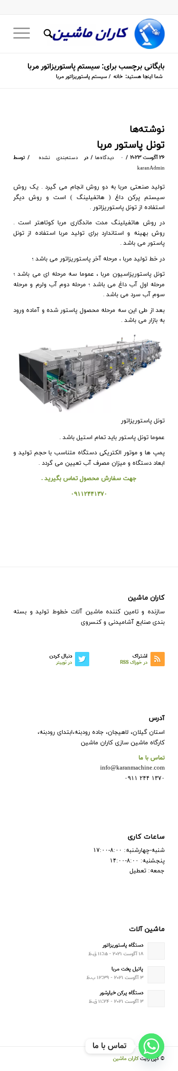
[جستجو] (46, 34)
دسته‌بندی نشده (58, 157)
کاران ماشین (126, 1059)
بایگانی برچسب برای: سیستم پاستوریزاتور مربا (96, 67)
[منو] (24, 34)
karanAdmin (151, 168)
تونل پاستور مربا (131, 145)
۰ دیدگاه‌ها (109, 157)
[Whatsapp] (151, 1046)
